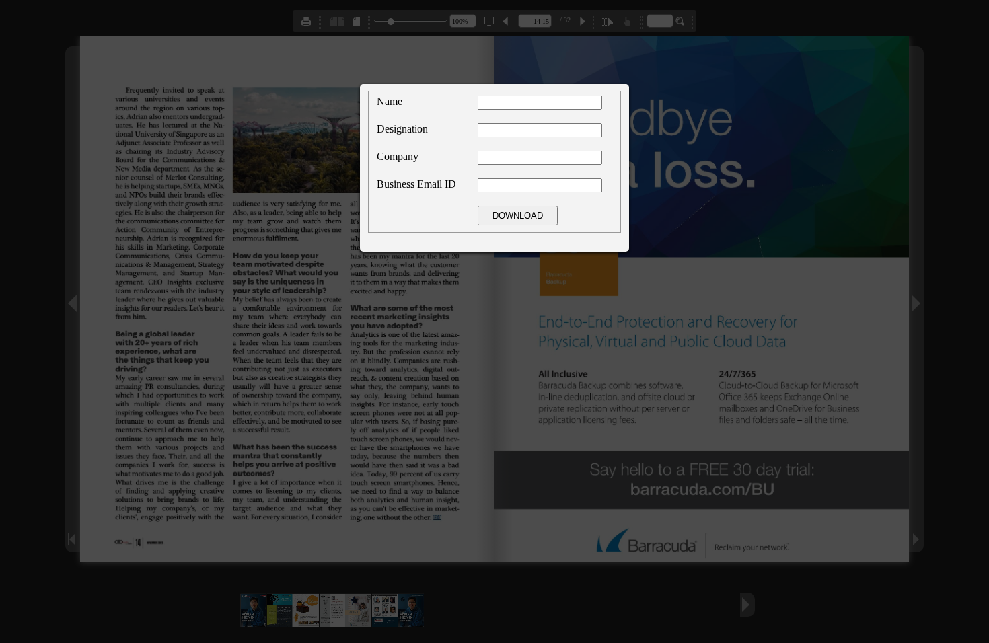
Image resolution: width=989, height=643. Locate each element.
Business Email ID (416, 184)
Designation (402, 129)
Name (389, 101)
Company (397, 156)
